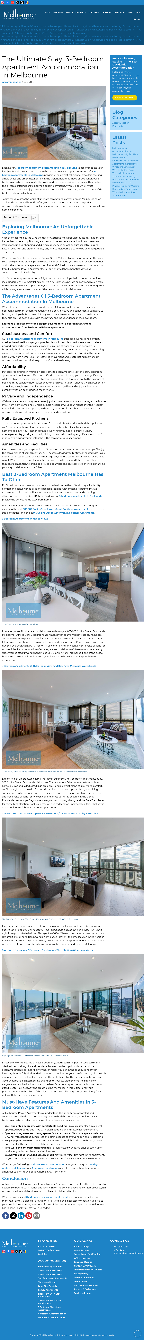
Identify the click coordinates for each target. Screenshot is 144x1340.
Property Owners (93, 1269)
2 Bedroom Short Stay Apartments (49, 1302)
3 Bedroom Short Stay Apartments (49, 1308)
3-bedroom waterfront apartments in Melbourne (35, 339)
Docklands (117, 126)
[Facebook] (7, 2)
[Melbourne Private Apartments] (20, 14)
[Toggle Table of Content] (32, 217)
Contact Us (79, 1266)
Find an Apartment (124, 98)
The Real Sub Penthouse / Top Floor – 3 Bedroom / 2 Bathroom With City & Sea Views (51, 813)
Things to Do (119, 12)
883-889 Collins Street (49, 1250)
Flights (130, 12)
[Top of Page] (137, 1333)
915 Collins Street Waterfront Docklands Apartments (63, 512)
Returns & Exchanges (85, 1289)
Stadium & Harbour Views (51, 1317)
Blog (138, 12)
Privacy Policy (81, 1273)
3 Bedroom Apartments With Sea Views (25, 518)
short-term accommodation (49, 1164)
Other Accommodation (76, 12)
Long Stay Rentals (47, 1286)
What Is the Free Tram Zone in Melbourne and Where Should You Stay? (124, 173)
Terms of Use (80, 1281)
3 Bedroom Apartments (50, 1274)
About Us (79, 1246)
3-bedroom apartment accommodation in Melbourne (46, 167)
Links (88, 1293)
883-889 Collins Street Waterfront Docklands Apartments (56, 509)
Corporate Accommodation (52, 1313)
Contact (136, 19)
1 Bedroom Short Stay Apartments (49, 1295)
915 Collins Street (46, 1246)
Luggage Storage (83, 1262)
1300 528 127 (120, 1250)
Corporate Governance (86, 1285)
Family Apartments (48, 1290)
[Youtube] (12, 2)
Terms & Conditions (84, 1277)
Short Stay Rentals (47, 1282)
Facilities (42, 1254)
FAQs (86, 1246)
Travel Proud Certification (87, 1254)
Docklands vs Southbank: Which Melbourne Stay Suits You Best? (124, 192)
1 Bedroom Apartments (50, 1266)
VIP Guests (94, 12)
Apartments (58, 12)
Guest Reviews (81, 1250)
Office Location (82, 1258)
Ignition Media (108, 1335)
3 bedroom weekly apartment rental (46, 1197)
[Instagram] (2, 2)
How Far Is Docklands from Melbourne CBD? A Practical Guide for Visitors (125, 182)
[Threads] (22, 2)
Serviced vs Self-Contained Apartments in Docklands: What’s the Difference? (125, 163)
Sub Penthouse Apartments (52, 1278)
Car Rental (106, 12)
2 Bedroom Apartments (50, 1270)
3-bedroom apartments (45, 1168)
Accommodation (12, 82)
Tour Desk (79, 1269)
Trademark (80, 1293)
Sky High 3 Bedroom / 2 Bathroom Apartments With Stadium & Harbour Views (47, 950)
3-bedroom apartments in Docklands (80, 496)
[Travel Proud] (26, 2)
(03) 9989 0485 (121, 1246)
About (47, 12)
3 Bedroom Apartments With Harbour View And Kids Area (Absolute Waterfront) (49, 666)
